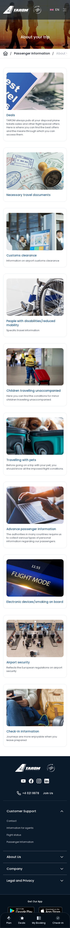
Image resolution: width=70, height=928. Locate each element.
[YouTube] (23, 781)
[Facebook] (31, 781)
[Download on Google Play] (21, 911)
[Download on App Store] (50, 911)
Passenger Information (32, 53)
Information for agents (20, 828)
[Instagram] (39, 781)
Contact (12, 821)
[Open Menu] (64, 9)
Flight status (14, 835)
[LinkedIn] (46, 781)
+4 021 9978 (30, 793)
